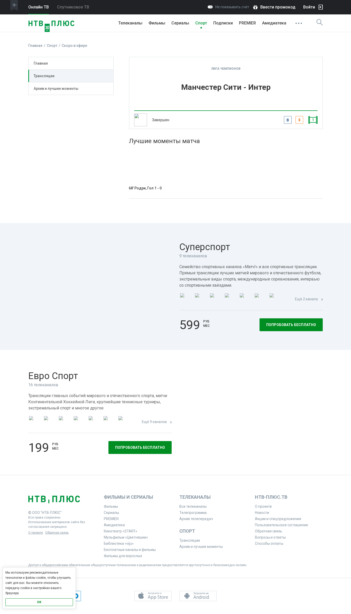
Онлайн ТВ (38, 7)
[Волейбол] (94, 422)
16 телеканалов (43, 384)
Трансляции (44, 76)
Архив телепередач (196, 519)
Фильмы (157, 23)
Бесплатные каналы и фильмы (130, 550)
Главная (41, 63)
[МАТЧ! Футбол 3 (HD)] (230, 299)
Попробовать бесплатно (291, 325)
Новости (262, 513)
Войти (309, 7)
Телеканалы (130, 23)
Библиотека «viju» (119, 543)
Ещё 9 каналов (154, 422)
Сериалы (180, 23)
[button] (153, 596)
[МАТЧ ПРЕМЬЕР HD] (186, 299)
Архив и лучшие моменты (56, 88)
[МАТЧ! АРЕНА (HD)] (245, 299)
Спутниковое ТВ (73, 7)
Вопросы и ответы (270, 537)
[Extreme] (124, 422)
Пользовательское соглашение (281, 525)
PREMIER (247, 23)
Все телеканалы (193, 506)
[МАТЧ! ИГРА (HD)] (260, 299)
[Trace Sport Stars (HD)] (35, 422)
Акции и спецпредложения (278, 519)
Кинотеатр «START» (120, 531)
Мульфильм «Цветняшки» (126, 537)
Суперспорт (204, 247)
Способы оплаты (269, 543)
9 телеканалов (193, 255)
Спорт (201, 23)
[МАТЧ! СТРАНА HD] (275, 299)
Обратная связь (57, 532)
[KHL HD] (64, 422)
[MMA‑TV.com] (109, 422)
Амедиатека (274, 23)
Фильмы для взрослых (123, 556)
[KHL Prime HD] (50, 422)
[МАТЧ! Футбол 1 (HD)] (201, 299)
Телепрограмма (193, 513)
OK (39, 602)
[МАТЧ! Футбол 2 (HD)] (216, 299)
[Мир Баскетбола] (79, 422)
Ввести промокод (277, 7)
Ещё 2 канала (306, 299)
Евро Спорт (53, 376)
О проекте (35, 532)
